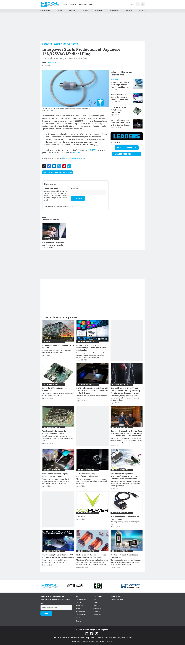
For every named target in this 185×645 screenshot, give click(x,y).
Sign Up (46, 613)
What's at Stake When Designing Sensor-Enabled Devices (55, 475)
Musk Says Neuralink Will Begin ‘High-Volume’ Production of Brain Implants (121, 84)
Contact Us (65, 638)
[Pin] (64, 166)
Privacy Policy (84, 638)
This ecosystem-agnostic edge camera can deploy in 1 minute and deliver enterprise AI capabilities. (91, 481)
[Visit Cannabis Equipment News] (97, 586)
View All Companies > (126, 147)
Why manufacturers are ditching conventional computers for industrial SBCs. (57, 394)
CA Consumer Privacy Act (115, 638)
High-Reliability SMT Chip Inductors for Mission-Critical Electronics (91, 556)
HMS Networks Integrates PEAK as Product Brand (125, 518)
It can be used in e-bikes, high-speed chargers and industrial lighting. (55, 561)
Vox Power (80, 517)
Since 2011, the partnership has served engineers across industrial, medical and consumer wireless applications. (90, 355)
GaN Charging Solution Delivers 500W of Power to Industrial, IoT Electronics (58, 556)
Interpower (52, 63)
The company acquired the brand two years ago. (125, 523)
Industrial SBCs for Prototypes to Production (118, 109)
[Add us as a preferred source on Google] (69, 166)
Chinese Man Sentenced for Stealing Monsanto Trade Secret (53, 245)
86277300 (94, 150)
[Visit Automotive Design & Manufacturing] (130, 586)
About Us (56, 638)
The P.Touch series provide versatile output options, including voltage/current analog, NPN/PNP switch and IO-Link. (126, 562)
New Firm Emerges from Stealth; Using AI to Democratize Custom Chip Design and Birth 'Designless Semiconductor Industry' (126, 433)
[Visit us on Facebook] (91, 633)
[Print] (44, 166)
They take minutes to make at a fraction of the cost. (92, 397)
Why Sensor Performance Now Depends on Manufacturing (54, 432)
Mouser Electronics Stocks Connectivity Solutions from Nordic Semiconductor (120, 97)
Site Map (129, 638)
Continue (78, 198)
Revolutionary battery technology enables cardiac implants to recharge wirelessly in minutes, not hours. (125, 398)
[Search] (138, 4)
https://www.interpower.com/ (73, 158)
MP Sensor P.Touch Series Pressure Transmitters (125, 556)
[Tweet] (59, 166)
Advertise (74, 638)
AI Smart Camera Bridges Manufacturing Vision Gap (87, 475)
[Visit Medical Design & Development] (49, 586)
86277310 (77, 153)
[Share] (49, 166)
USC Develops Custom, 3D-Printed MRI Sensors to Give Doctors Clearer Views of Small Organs (120, 122)
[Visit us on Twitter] (96, 633)
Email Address (76, 188)
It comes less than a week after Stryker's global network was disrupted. (56, 352)
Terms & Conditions (97, 638)
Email (42, 603)
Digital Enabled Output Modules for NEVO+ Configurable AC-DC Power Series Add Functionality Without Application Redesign (125, 476)
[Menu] (143, 4)
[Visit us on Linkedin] (86, 633)
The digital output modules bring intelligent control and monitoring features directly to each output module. (125, 484)
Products (47, 44)
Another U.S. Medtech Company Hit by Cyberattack (58, 346)
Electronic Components (66, 44)
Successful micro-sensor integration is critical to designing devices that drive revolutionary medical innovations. (56, 481)
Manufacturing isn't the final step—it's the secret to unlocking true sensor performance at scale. (57, 438)
